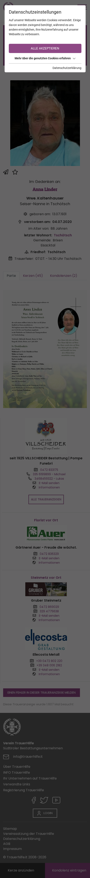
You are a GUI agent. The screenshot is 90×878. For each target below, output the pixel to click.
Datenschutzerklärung (67, 68)
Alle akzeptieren (45, 48)
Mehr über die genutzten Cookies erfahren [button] (43, 58)
